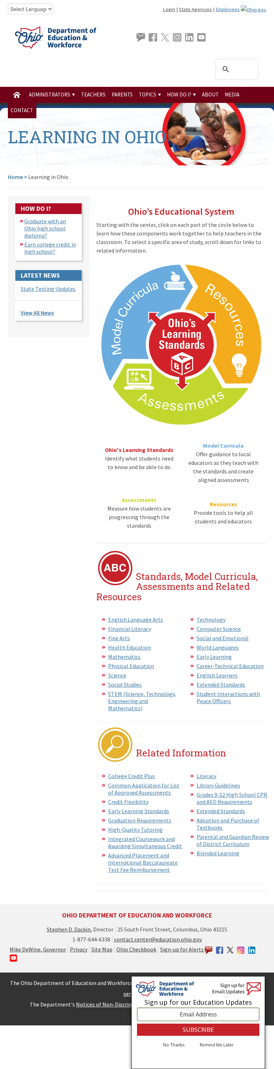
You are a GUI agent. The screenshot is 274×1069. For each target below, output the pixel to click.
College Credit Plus (131, 776)
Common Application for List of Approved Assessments (143, 789)
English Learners (217, 675)
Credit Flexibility (128, 801)
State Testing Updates (48, 288)
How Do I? (179, 94)
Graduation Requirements (139, 820)
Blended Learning (218, 853)
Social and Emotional (223, 638)
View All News (37, 312)
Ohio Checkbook (136, 949)
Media (232, 94)
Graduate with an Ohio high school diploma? (45, 228)
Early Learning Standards (138, 811)
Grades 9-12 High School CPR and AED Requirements (232, 798)
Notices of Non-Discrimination (113, 1004)
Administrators (50, 94)
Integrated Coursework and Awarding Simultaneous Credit (145, 842)
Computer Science (219, 628)
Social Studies (125, 684)
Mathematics (124, 656)
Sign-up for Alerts (182, 949)
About (210, 94)
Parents (122, 94)
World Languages (218, 647)
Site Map (101, 949)
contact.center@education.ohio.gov (158, 939)
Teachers (93, 94)
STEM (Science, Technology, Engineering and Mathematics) (142, 701)
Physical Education (131, 666)
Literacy (206, 776)
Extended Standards (221, 684)
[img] (17, 95)
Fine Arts (119, 638)
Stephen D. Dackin (69, 929)
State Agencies (195, 9)
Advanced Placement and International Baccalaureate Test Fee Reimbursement (143, 862)
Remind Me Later (217, 1045)
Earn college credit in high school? (50, 248)
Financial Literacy (129, 628)
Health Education (129, 647)
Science (117, 675)
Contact (22, 110)
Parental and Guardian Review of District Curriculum (233, 840)
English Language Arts (135, 619)
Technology (211, 619)
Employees (227, 9)
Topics (148, 94)
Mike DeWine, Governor (38, 949)
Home (15, 176)
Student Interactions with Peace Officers (228, 697)
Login (169, 9)
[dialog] (198, 1022)
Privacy (78, 949)
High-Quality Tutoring (135, 829)
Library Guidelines (218, 785)
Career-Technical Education (230, 666)
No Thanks (173, 1045)
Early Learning (214, 656)
